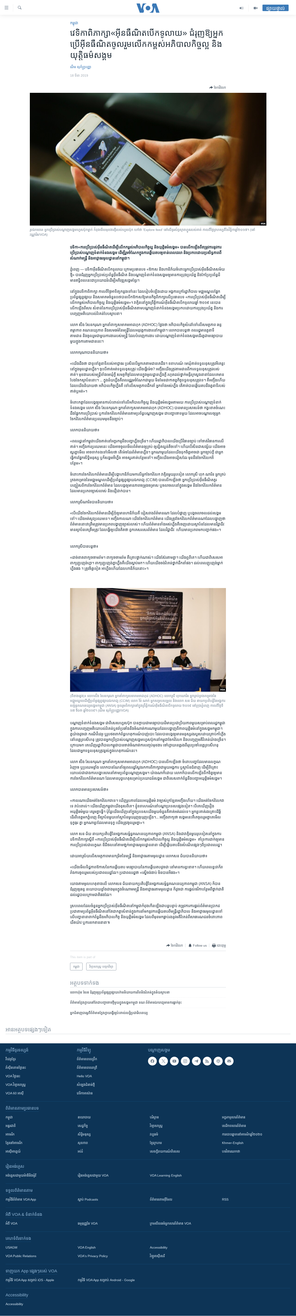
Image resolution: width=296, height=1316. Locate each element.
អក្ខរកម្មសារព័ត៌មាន (233, 1117)
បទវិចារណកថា (231, 1151)
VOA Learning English (166, 1175)
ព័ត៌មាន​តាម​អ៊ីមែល (161, 1199)
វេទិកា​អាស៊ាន (85, 1093)
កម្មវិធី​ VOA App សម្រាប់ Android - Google (106, 1280)
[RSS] (207, 1061)
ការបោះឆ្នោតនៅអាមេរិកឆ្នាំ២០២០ (242, 1134)
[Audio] (241, 8)
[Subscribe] (229, 1061)
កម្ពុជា (74, 23)
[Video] (255, 8)
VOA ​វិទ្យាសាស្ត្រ (16, 1085)
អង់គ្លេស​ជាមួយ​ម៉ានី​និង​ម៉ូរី (21, 1175)
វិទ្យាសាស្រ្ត (156, 1126)
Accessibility (158, 1247)
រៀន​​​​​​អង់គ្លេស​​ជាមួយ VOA (93, 1175)
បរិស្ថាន (154, 1117)
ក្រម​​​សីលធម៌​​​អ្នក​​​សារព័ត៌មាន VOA (170, 1223)
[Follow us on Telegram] (196, 1061)
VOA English (87, 1247)
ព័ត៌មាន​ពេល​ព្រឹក (87, 1059)
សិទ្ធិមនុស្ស (84, 1134)
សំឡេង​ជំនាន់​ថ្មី (86, 1085)
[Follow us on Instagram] (185, 1061)
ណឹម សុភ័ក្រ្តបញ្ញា (80, 67)
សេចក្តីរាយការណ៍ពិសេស (165, 1151)
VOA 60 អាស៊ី (15, 1093)
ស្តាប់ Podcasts (88, 1199)
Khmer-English (233, 1143)
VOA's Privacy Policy (93, 1256)
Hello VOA (84, 1076)
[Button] (217, 87)
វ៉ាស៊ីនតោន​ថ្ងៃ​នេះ (16, 1067)
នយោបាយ (84, 1117)
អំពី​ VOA (11, 1223)
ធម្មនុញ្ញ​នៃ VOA (88, 1223)
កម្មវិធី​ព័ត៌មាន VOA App (21, 1199)
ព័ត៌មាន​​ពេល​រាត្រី (87, 1067)
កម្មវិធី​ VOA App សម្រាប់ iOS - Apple (30, 1280)
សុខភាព (83, 1143)
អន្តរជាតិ (11, 1126)
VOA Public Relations (21, 1256)
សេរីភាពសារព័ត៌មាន (234, 1126)
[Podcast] (218, 1061)
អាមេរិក (10, 1134)
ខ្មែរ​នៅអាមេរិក (14, 1143)
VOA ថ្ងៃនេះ (13, 1076)
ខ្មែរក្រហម (156, 1143)
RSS (225, 1199)
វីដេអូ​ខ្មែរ (11, 1059)
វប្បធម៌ (154, 1134)
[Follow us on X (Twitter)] (163, 1061)
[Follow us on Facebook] (152, 1061)
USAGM (11, 1247)
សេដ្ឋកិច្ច (83, 1126)
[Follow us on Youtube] (174, 1061)
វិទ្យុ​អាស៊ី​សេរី (157, 1256)
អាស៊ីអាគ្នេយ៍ (13, 1151)
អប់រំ (80, 1151)
